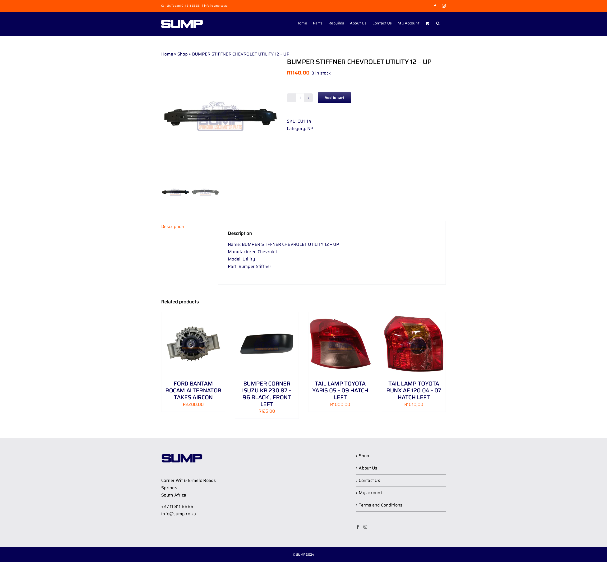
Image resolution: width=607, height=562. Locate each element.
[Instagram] (365, 527)
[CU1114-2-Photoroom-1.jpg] (220, 117)
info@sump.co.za (216, 5)
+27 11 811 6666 (177, 506)
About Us (368, 468)
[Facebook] (358, 527)
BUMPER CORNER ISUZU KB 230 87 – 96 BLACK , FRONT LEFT (266, 394)
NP (310, 128)
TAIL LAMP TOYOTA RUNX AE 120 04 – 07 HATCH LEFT (413, 390)
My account (370, 492)
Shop (182, 54)
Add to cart (334, 98)
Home (167, 54)
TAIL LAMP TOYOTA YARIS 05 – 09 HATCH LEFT (340, 390)
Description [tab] (172, 226)
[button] (438, 23)
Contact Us (369, 480)
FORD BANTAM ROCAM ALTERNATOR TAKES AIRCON (193, 390)
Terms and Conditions (380, 505)
